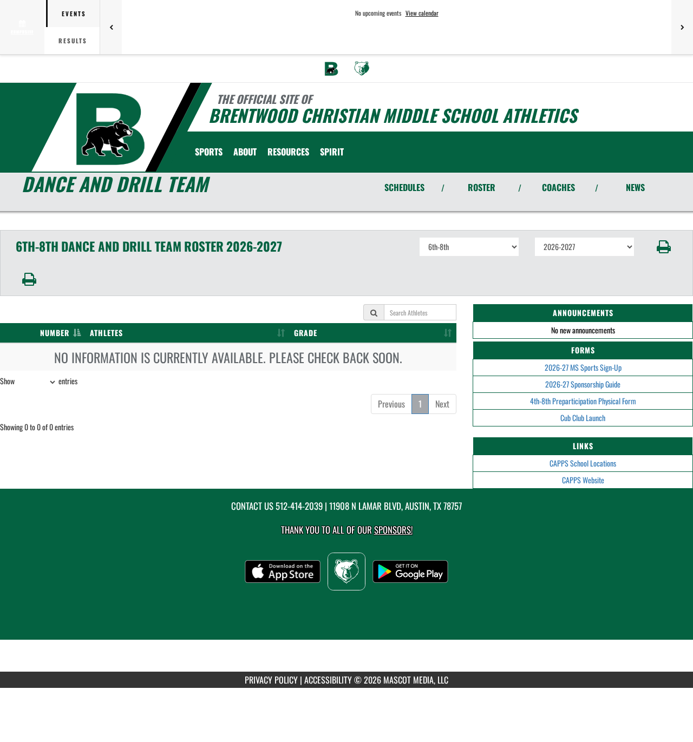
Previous (391, 403)
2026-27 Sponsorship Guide (582, 384)
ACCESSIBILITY (328, 679)
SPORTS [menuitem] (209, 151)
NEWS (635, 187)
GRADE (305, 332)
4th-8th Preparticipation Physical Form (583, 400)
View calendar (422, 13)
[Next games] (682, 27)
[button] (664, 246)
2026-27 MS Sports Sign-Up (583, 367)
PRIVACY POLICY (271, 679)
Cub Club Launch (582, 417)
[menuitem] (331, 68)
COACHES (558, 187)
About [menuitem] (245, 151)
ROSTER (481, 187)
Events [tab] (74, 13)
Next (442, 403)
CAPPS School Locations (583, 463)
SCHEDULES (404, 187)
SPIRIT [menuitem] (332, 151)
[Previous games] (111, 27)
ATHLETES (106, 332)
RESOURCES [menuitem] (288, 151)
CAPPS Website (583, 479)
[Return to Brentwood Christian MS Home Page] (110, 129)
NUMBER (54, 332)
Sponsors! (393, 529)
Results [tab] (72, 40)
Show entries (38, 380)
